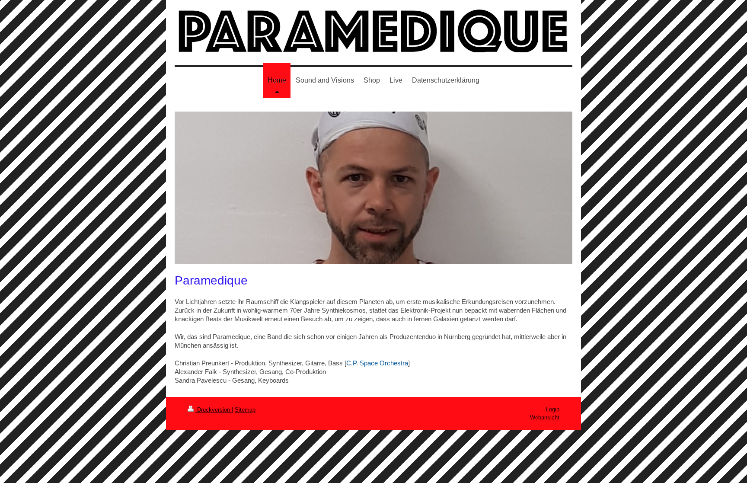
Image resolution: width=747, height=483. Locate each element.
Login (552, 409)
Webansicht (544, 417)
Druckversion (213, 409)
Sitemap (245, 409)
